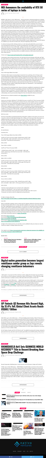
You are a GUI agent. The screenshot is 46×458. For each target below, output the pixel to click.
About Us (31, 451)
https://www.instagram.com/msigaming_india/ (17, 220)
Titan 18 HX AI (24, 95)
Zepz (15, 283)
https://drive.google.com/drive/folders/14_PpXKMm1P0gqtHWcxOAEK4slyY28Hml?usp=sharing (21, 198)
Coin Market (19, 451)
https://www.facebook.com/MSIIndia (8, 218)
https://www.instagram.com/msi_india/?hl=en (10, 221)
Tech (27, 451)
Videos (24, 451)
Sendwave (13, 284)
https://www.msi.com (22, 213)
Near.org (14, 451)
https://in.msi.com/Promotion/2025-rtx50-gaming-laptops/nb (20, 55)
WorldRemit (6, 284)
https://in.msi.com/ (11, 215)
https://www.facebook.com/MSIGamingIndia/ (16, 217)
